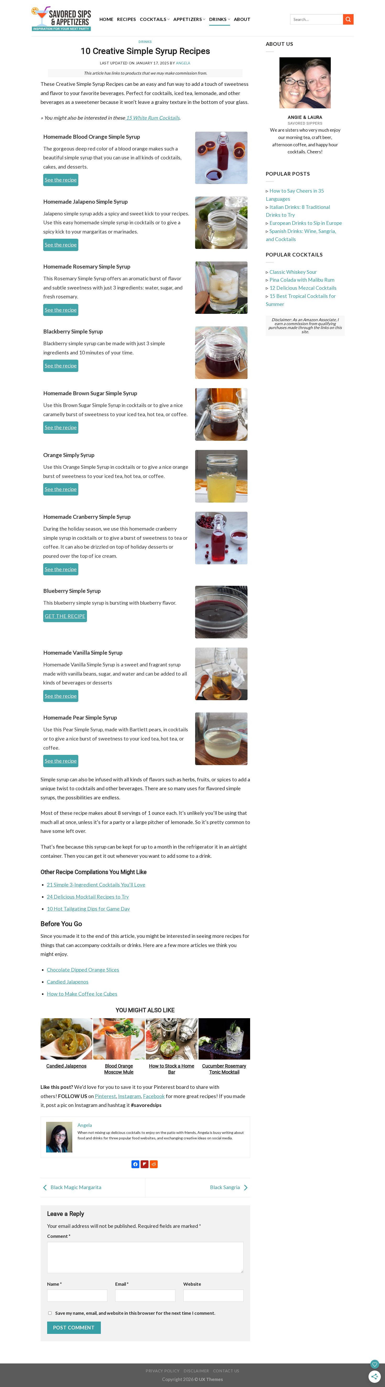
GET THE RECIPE (65, 616)
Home (106, 19)
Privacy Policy (162, 1371)
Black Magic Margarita (75, 1187)
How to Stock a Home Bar (171, 1069)
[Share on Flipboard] (20, 95)
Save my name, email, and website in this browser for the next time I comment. (135, 1313)
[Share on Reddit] (20, 106)
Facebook (154, 1096)
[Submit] (348, 19)
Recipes (126, 19)
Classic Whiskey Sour (293, 272)
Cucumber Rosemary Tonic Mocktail (224, 1069)
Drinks (218, 19)
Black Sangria (225, 1187)
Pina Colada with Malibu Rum (302, 280)
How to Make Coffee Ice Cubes (82, 994)
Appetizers (187, 19)
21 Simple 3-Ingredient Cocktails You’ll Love (96, 885)
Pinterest (105, 1096)
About (242, 19)
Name (54, 1284)
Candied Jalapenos (68, 982)
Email (122, 1284)
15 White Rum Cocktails (152, 118)
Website (192, 1284)
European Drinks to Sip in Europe (306, 223)
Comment (58, 1236)
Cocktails (153, 19)
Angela (183, 63)
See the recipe (61, 180)
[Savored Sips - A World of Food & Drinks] (61, 18)
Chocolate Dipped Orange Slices (83, 970)
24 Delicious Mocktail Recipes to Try (88, 897)
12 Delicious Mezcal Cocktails (303, 288)
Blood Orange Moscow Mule (119, 1069)
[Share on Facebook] (20, 85)
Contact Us (226, 1371)
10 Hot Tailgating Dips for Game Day (88, 909)
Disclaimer (196, 1371)
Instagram (129, 1096)
